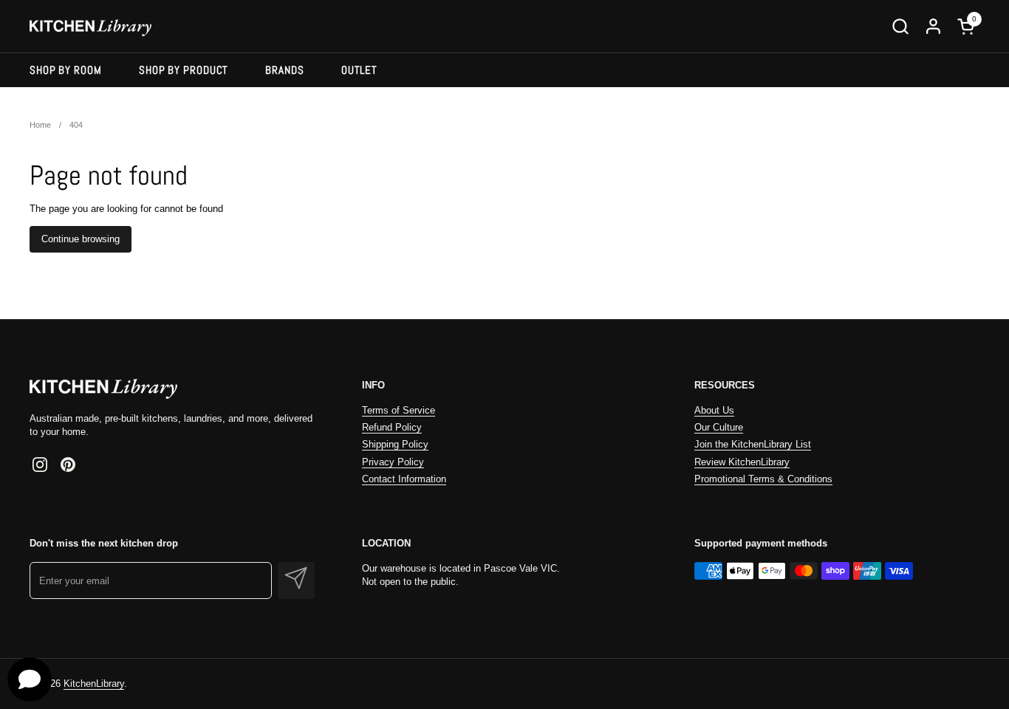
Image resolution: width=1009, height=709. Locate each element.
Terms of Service (398, 410)
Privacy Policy (393, 461)
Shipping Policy (395, 444)
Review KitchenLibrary (742, 461)
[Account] (933, 26)
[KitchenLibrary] (90, 26)
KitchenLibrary (94, 683)
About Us (714, 410)
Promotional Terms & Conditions (763, 478)
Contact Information (404, 478)
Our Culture (718, 427)
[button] (900, 26)
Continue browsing (80, 238)
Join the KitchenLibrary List (752, 444)
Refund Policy (392, 427)
